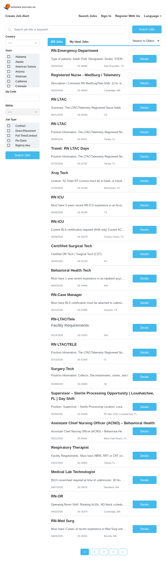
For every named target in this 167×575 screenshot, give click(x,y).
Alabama (20, 56)
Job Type (11, 119)
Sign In (106, 16)
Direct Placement (25, 130)
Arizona (20, 71)
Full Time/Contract (26, 135)
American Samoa (25, 66)
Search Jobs (87, 16)
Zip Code (10, 91)
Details (144, 59)
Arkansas (21, 76)
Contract (20, 125)
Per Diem (21, 140)
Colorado (21, 86)
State (8, 50)
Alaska (19, 61)
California (21, 81)
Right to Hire (22, 145)
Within (9, 105)
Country (10, 36)
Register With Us (127, 16)
